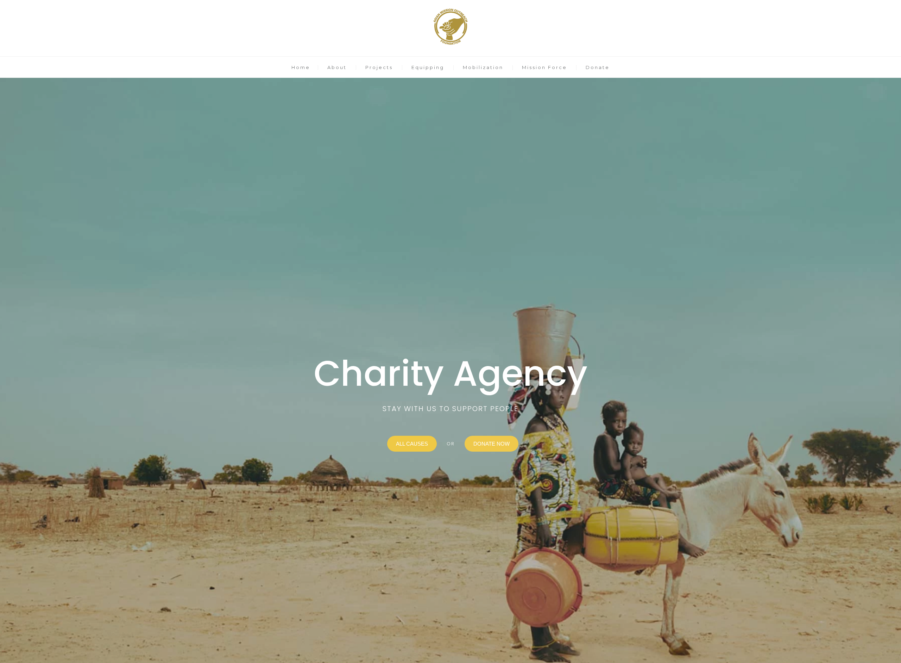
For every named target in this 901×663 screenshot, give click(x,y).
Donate (598, 67)
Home (300, 67)
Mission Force (544, 67)
